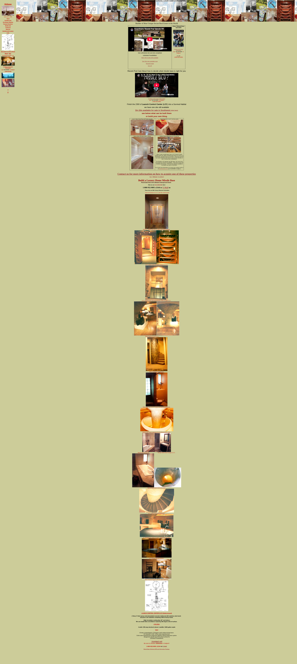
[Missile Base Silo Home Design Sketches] (8, 50)
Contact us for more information (178, 50)
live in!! (150, 66)
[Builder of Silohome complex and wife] (178, 47)
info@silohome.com (163, 168)
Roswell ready (150, 63)
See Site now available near (150, 61)
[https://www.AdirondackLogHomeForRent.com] (8, 65)
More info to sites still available (149, 57)
